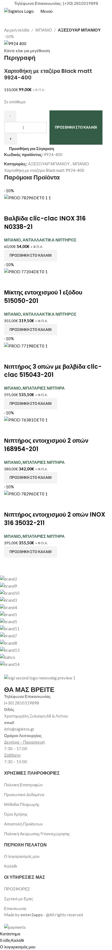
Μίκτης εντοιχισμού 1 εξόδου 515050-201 (43, 296)
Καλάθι (10, 866)
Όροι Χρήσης (15, 814)
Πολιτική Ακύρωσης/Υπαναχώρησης (37, 833)
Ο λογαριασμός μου (21, 856)
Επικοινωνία (15, 908)
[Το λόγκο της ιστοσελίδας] (19, 10)
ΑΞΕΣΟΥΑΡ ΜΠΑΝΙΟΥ (79, 29)
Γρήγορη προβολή (25, 208)
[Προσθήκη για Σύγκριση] (11, 208)
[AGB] (52, 621)
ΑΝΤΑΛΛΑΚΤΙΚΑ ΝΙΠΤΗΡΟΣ (49, 239)
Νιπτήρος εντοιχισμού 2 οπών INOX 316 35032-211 (54, 518)
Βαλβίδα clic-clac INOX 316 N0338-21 (45, 222)
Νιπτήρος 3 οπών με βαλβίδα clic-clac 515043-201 (53, 370)
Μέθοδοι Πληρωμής (21, 804)
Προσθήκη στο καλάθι (76, 127)
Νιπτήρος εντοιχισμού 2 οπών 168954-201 (46, 444)
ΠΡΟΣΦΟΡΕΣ (17, 888)
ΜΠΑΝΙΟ (43, 29)
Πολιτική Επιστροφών (23, 784)
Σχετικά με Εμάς (18, 898)
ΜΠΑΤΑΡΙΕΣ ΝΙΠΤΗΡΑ (44, 388)
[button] (30, 255)
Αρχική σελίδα (16, 29)
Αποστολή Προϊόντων (23, 823)
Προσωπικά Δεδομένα (24, 794)
